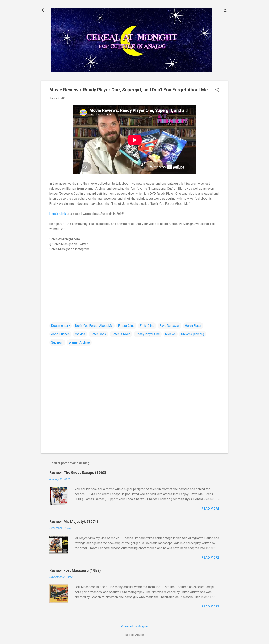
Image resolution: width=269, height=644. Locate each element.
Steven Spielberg (192, 334)
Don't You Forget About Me (94, 326)
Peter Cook (98, 334)
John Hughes (60, 334)
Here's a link (58, 214)
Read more (210, 508)
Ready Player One (148, 334)
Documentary (60, 326)
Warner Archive (79, 342)
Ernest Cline (126, 326)
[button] (217, 90)
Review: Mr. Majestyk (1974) (73, 521)
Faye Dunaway (169, 326)
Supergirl (57, 342)
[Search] (225, 11)
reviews (170, 334)
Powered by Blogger (134, 626)
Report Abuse (134, 635)
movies (80, 334)
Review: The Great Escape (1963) (77, 472)
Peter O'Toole (121, 334)
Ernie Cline (147, 326)
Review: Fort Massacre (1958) (75, 570)
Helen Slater (193, 326)
